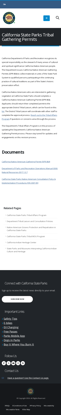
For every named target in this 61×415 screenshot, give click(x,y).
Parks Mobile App (14, 336)
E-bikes (8, 323)
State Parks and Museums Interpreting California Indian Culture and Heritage (32, 250)
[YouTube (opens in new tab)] (13, 363)
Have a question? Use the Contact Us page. (28, 378)
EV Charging (11, 327)
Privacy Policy (36, 406)
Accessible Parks (13, 409)
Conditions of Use (20, 406)
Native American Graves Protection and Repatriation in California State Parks (31, 229)
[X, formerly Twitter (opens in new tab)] (9, 363)
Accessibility (49, 406)
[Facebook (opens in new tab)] (4, 363)
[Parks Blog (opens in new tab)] (23, 363)
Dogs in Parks (12, 340)
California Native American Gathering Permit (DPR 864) (26, 161)
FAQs (7, 406)
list (3, 111)
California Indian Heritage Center (21, 242)
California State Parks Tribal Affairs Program (26, 215)
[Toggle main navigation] (46, 18)
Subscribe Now (22, 299)
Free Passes (10, 331)
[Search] (56, 18)
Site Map (26, 409)
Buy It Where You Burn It (19, 344)
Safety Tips (10, 318)
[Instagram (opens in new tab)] (18, 363)
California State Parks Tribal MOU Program (26, 236)
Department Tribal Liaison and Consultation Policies (30, 221)
